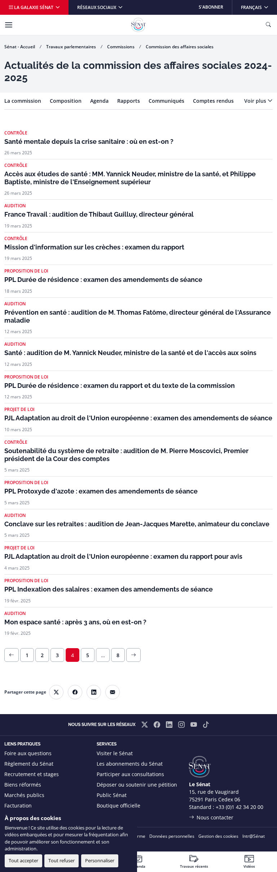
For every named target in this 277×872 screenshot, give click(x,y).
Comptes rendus (213, 100)
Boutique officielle (118, 805)
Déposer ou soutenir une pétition (137, 784)
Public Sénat (112, 795)
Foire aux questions (28, 753)
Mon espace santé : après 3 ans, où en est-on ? (75, 622)
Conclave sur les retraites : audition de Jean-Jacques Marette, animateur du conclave (136, 524)
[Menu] (8, 25)
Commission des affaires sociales (180, 47)
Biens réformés (22, 784)
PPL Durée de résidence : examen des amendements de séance (103, 279)
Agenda (99, 100)
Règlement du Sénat (28, 763)
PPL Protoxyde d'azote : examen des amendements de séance (101, 491)
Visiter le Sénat (115, 753)
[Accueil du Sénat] (138, 25)
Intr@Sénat (253, 836)
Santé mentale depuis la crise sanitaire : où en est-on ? (88, 141)
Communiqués (166, 100)
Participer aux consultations (130, 774)
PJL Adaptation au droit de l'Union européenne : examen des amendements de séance (138, 418)
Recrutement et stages (31, 774)
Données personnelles (171, 836)
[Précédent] (11, 655)
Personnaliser (99, 860)
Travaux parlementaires (71, 47)
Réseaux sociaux (97, 7)
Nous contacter (215, 817)
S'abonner (211, 7)
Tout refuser (61, 860)
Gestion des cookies (218, 836)
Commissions (121, 47)
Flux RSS (107, 816)
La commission (22, 100)
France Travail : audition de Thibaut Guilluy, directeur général (99, 214)
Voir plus (255, 100)
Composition (66, 100)
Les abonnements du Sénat (130, 763)
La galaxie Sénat (33, 7)
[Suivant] (133, 655)
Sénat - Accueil (19, 47)
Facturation (18, 805)
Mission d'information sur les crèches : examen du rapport (94, 247)
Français (259, 7)
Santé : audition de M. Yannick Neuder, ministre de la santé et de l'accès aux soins (130, 353)
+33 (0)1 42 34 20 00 (239, 807)
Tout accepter (23, 860)
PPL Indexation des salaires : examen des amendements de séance (108, 589)
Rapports (128, 100)
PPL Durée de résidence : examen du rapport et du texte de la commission (119, 385)
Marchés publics (24, 795)
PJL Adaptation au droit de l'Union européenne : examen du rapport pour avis (123, 556)
